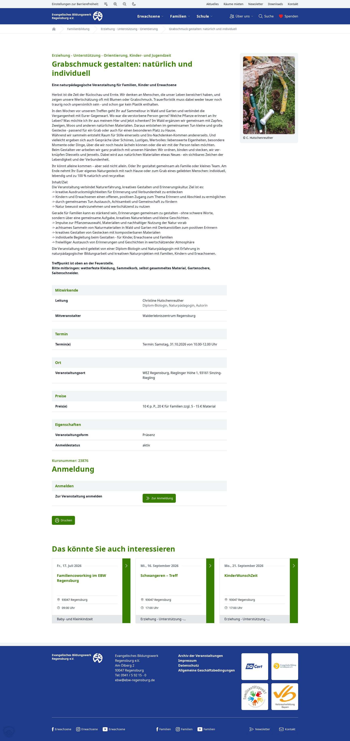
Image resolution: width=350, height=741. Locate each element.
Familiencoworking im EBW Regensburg (81, 578)
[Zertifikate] (269, 681)
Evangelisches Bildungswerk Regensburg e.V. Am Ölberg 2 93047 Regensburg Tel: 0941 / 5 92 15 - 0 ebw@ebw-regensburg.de (136, 667)
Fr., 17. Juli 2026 (69, 566)
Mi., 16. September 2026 (159, 566)
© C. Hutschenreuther (258, 138)
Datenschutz (188, 665)
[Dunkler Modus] (134, 4)
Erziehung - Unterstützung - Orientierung (129, 29)
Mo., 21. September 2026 (243, 566)
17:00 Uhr (152, 608)
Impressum (187, 660)
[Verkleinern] (125, 4)
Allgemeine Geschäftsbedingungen (206, 670)
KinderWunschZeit (241, 575)
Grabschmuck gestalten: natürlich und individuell (203, 29)
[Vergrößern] (115, 4)
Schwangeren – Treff (159, 575)
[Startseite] (54, 29)
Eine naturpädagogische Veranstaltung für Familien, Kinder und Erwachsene (114, 85)
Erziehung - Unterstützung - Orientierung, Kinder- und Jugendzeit (111, 55)
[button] (9, 732)
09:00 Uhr (68, 608)
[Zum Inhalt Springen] (106, 4)
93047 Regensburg (75, 600)
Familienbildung (78, 29)
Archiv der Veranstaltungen (200, 655)
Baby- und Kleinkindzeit (75, 619)
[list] (206, 663)
